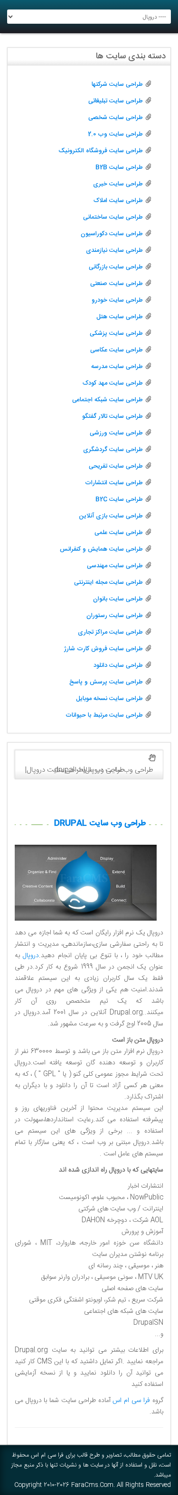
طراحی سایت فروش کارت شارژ (103, 649)
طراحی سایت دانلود (118, 665)
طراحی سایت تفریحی (116, 466)
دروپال (31, 955)
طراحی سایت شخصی (115, 117)
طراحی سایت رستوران (114, 615)
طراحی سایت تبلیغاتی (115, 101)
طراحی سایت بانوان (118, 599)
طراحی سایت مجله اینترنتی (108, 582)
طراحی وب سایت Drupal (100, 823)
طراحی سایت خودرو (117, 300)
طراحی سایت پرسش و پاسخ (106, 682)
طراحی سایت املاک (118, 200)
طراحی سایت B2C (119, 499)
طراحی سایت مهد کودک (113, 383)
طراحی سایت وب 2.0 (115, 134)
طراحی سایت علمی (118, 532)
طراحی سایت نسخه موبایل (109, 698)
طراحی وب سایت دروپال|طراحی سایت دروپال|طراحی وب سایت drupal (89, 770)
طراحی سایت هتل (119, 317)
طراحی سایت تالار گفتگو (112, 416)
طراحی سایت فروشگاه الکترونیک (100, 151)
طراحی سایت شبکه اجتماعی (107, 400)
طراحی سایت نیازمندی (114, 250)
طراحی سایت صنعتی (116, 283)
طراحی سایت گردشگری (113, 449)
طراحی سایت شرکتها (117, 84)
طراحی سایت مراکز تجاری (110, 632)
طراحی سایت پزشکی (116, 333)
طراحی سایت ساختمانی (113, 217)
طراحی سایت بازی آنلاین (111, 516)
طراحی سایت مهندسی (115, 566)
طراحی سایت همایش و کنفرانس (101, 549)
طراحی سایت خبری (118, 184)
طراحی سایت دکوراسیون (112, 234)
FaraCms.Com (92, 1485)
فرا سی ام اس (131, 1400)
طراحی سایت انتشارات (114, 483)
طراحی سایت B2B (119, 167)
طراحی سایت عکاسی (116, 350)
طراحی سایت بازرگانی (116, 267)
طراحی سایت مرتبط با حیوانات (104, 715)
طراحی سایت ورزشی (116, 433)
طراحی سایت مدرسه (117, 366)
